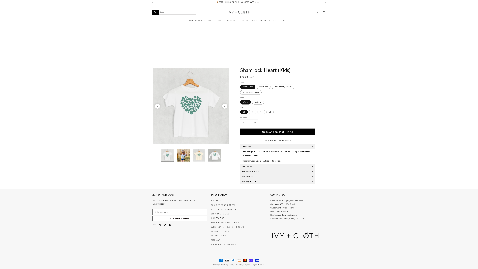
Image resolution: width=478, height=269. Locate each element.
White (245, 102)
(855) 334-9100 (287, 204)
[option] (191, 106)
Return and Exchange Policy (278, 140)
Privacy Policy (219, 236)
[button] (211, 20)
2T (244, 112)
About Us (216, 201)
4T (261, 112)
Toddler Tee (248, 87)
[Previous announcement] (152, 2)
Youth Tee (263, 87)
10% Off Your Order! (223, 205)
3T (253, 112)
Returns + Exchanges (223, 209)
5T (270, 112)
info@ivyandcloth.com (292, 200)
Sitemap (215, 240)
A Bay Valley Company (223, 244)
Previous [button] (157, 106)
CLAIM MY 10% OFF (179, 218)
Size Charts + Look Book (225, 222)
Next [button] (224, 106)
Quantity (243, 117)
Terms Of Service (221, 231)
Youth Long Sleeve (251, 92)
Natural (258, 102)
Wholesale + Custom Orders (228, 227)
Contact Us (217, 218)
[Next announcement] (325, 2)
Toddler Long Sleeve (283, 87)
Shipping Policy (220, 214)
